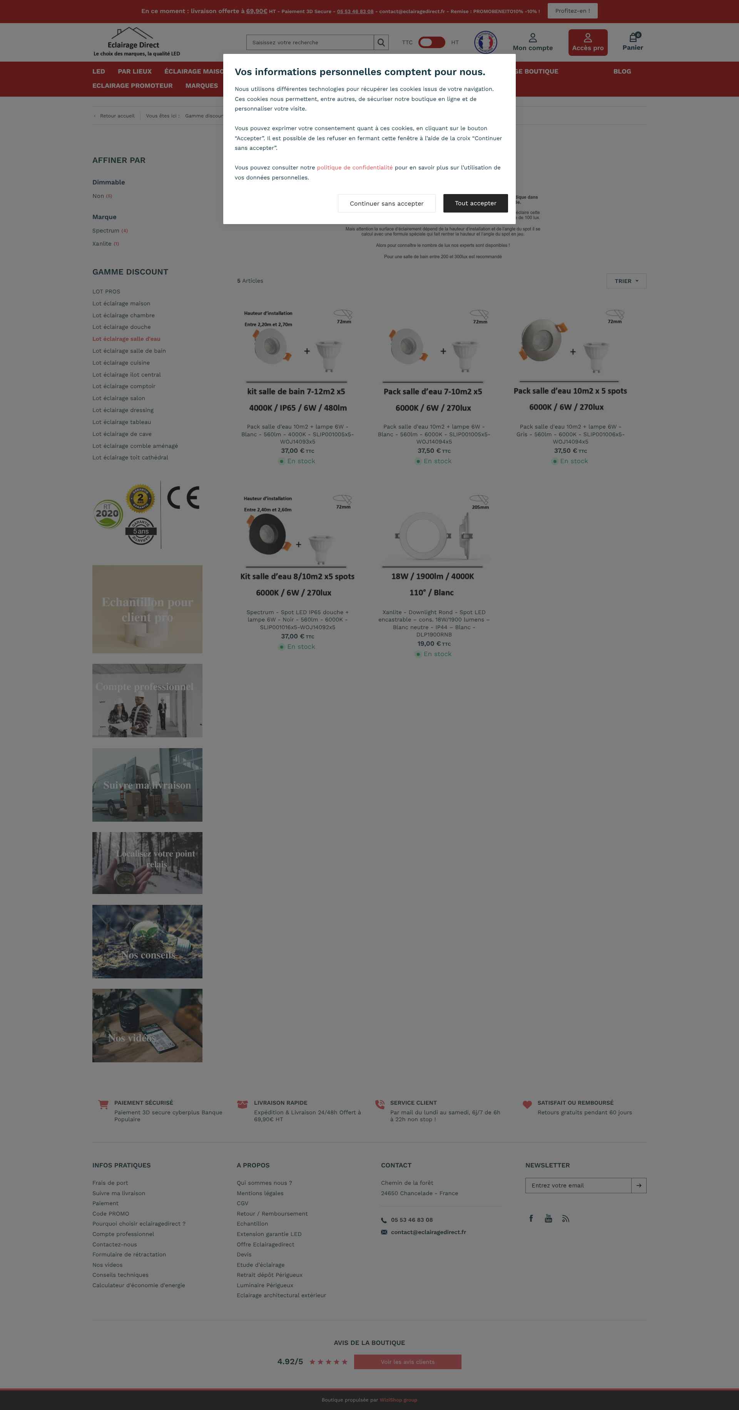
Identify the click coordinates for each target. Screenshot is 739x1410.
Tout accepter (476, 203)
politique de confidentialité (355, 167)
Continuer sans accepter (387, 203)
